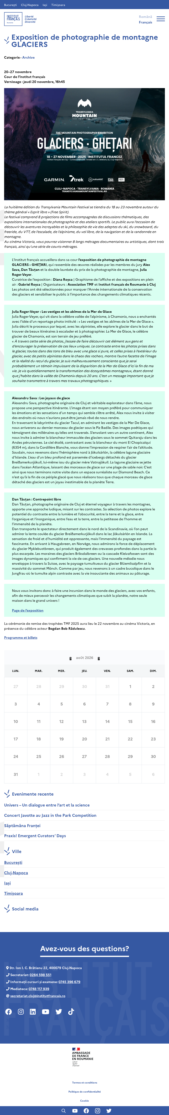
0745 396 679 (69, 981)
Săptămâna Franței (22, 825)
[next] (98, 657)
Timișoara (58, 5)
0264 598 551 (40, 974)
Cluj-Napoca (30, 5)
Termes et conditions (84, 1082)
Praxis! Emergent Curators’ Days (35, 835)
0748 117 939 (39, 988)
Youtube (13, 1019)
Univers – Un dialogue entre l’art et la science (47, 805)
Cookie (84, 1100)
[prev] (70, 657)
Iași (45, 5)
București (10, 5)
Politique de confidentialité (84, 1091)
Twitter (12, 1026)
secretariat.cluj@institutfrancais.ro (37, 995)
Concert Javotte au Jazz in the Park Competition (50, 815)
